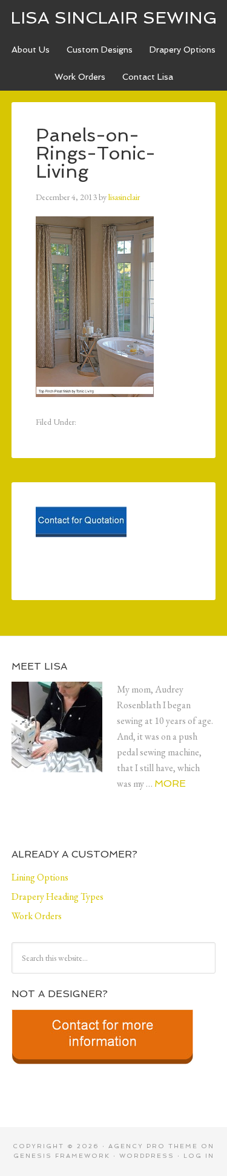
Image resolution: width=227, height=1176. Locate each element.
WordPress (146, 1155)
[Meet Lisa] (64, 737)
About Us (31, 49)
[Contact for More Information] (102, 1068)
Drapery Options (182, 49)
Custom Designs (100, 49)
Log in (198, 1155)
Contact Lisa (147, 77)
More (170, 783)
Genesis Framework (61, 1155)
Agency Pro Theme (153, 1146)
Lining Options (40, 877)
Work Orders (79, 77)
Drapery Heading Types (58, 896)
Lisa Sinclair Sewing (113, 18)
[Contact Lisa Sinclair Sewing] (81, 541)
